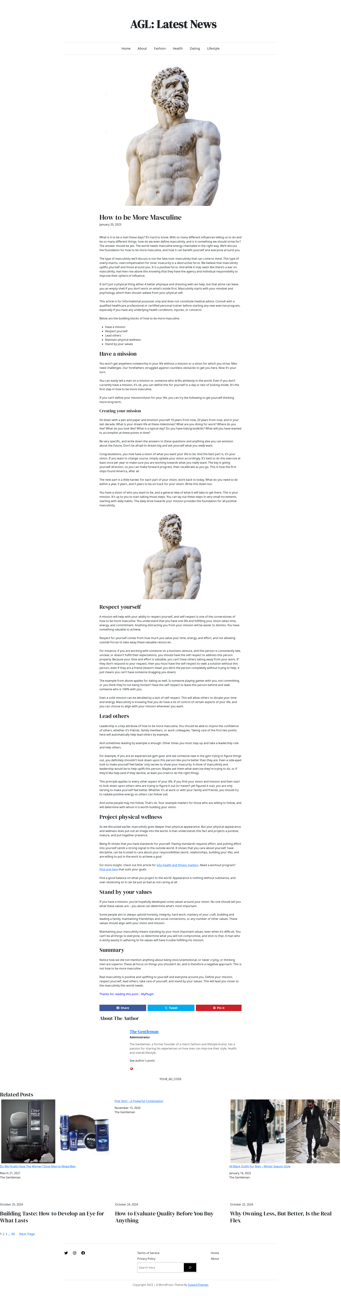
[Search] (190, 1267)
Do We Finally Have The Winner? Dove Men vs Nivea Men (38, 1166)
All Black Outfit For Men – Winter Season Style (259, 1166)
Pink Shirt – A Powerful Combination (139, 1101)
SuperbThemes (198, 1285)
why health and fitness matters (177, 865)
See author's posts (142, 1060)
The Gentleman (144, 1031)
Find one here (108, 869)
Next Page (27, 1234)
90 (13, 1234)
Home (126, 48)
